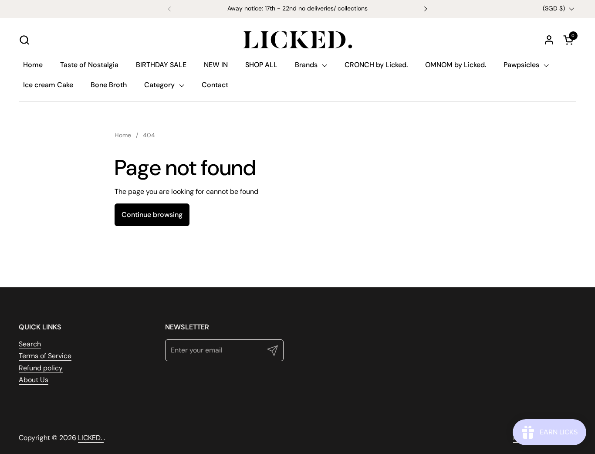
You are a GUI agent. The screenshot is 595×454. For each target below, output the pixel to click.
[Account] (549, 39)
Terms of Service (45, 355)
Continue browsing (152, 214)
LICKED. (91, 437)
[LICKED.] (297, 39)
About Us (33, 379)
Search (30, 344)
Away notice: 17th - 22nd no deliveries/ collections (297, 8)
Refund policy (41, 368)
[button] (24, 39)
